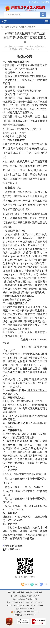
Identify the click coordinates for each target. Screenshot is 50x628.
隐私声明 (20, 592)
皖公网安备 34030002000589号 (26, 612)
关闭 (36, 584)
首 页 (4, 21)
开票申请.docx (12, 549)
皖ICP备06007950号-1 (25, 609)
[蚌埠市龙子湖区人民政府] (25, 7)
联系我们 (29, 592)
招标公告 (32, 27)
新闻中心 (22, 27)
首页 (15, 27)
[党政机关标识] (9, 621)
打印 (27, 584)
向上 (45, 584)
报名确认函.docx (13, 545)
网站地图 (11, 592)
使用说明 (38, 592)
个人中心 (34, 2)
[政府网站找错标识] (38, 621)
